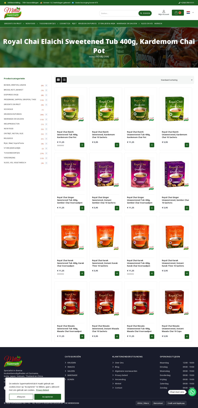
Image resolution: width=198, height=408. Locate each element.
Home (91, 56)
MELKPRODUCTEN (11, 123)
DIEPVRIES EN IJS (11, 94)
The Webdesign (71, 403)
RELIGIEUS (8, 138)
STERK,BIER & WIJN (106, 23)
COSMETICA (65, 23)
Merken (158, 23)
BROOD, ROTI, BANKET (13, 90)
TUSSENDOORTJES (47, 23)
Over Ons (119, 362)
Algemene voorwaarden (126, 371)
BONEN (70, 379)
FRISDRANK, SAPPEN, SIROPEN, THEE (20, 99)
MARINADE (72, 375)
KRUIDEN (71, 362)
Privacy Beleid (42, 390)
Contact (118, 387)
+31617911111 (187, 2)
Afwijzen (21, 396)
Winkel (118, 383)
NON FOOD (30, 23)
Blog (117, 367)
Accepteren (47, 396)
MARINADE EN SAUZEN (127, 23)
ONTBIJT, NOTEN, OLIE (13, 133)
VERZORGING (9, 157)
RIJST (74, 23)
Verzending (120, 379)
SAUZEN (71, 371)
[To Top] (193, 402)
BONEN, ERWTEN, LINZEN (15, 85)
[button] (82, 145)
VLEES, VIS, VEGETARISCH (15, 162)
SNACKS (71, 367)
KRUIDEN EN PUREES (87, 23)
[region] (35, 390)
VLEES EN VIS (147, 23)
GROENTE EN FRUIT (13, 23)
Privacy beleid (121, 375)
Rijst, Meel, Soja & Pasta (14, 143)
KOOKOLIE (8, 109)
